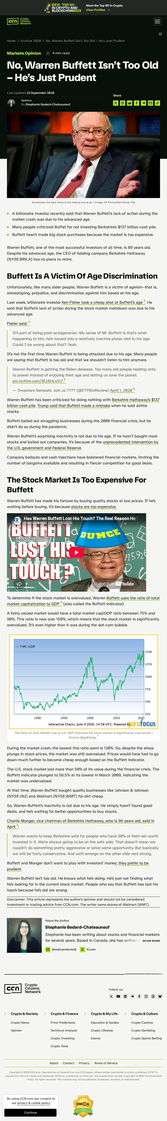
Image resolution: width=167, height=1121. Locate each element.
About (54, 1063)
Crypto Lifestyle (102, 1030)
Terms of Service (106, 1063)
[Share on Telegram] (143, 103)
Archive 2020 (30, 41)
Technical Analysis (64, 1030)
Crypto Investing (62, 1038)
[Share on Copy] (157, 103)
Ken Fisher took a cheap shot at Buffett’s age (102, 302)
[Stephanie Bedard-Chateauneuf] (24, 935)
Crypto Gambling (143, 1030)
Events (95, 1038)
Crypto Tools (59, 1046)
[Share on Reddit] (129, 103)
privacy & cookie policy (33, 1103)
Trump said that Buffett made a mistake (73, 405)
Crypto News (20, 1022)
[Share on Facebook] (136, 103)
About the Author (57, 921)
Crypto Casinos (142, 1022)
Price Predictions (63, 1022)
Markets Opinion (24, 53)
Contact (68, 1063)
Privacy (84, 1063)
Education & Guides (105, 1022)
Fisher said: (17, 323)
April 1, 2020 (121, 390)
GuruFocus (88, 737)
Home (11, 41)
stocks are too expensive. (94, 506)
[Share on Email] (150, 103)
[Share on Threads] (122, 103)
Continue (30, 1112)
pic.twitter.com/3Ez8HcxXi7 (38, 381)
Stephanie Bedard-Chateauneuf (48, 104)
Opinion (16, 1030)
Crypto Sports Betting (146, 1038)
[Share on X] (115, 103)
